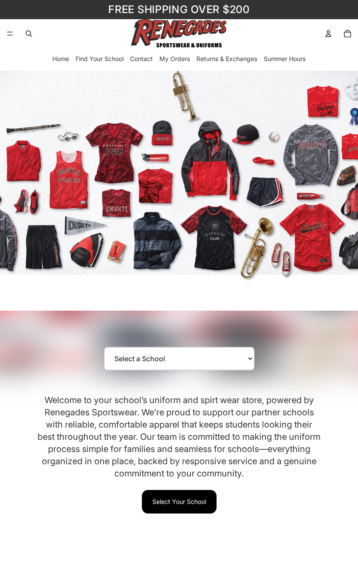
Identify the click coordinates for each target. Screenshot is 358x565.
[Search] (28, 33)
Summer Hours (285, 58)
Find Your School (100, 58)
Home (60, 58)
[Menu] (10, 34)
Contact (141, 58)
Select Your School (179, 501)
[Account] (328, 33)
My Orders (174, 58)
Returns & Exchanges (226, 58)
